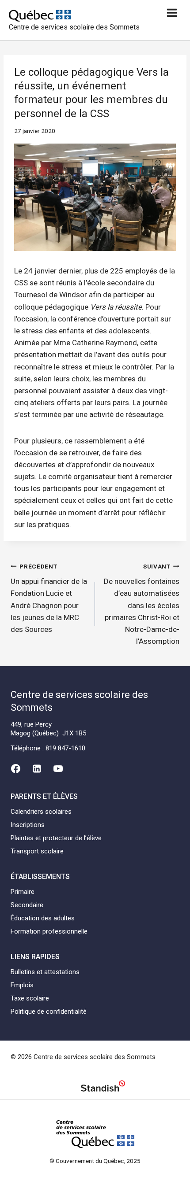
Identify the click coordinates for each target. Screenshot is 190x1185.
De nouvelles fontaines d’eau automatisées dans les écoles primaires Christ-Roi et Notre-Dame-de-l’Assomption (141, 604)
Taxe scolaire (30, 998)
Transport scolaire (37, 851)
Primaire (22, 892)
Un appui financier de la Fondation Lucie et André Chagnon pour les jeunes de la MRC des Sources (49, 598)
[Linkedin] (36, 769)
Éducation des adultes (43, 918)
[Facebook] (15, 769)
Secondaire (27, 905)
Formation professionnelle (49, 931)
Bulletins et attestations (45, 972)
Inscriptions (28, 825)
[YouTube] (58, 769)
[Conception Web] (103, 1087)
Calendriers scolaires (41, 812)
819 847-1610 (65, 748)
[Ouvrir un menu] (171, 12)
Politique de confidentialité (49, 1011)
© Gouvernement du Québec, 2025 (95, 1160)
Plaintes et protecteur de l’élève (56, 838)
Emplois (22, 985)
